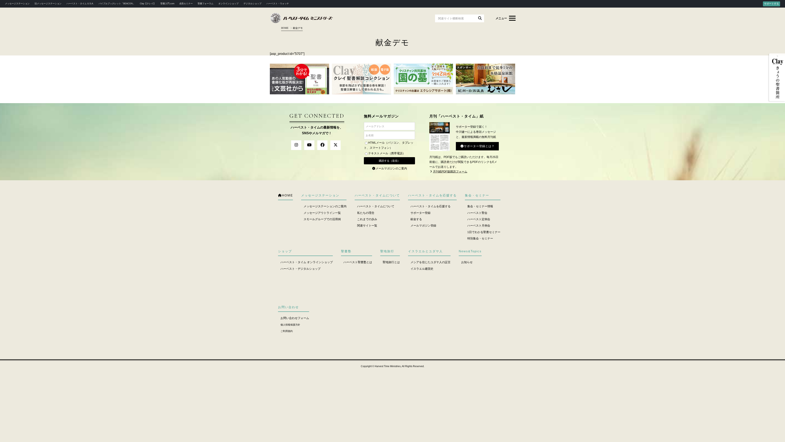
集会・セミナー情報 (480, 206)
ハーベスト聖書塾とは (357, 262)
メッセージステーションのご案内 (325, 206)
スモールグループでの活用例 (322, 219)
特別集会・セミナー (480, 238)
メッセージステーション (17, 3)
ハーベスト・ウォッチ (277, 3)
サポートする (771, 3)
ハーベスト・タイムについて (375, 206)
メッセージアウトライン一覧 (322, 212)
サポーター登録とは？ (479, 146)
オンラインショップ (228, 3)
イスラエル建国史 (421, 268)
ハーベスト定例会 (478, 219)
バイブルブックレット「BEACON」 (117, 3)
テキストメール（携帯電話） (386, 153)
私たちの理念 (365, 212)
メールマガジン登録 (423, 225)
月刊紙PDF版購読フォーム (450, 171)
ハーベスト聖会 (477, 212)
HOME (284, 28)
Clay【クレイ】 (148, 3)
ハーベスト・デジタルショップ (300, 268)
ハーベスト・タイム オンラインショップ (306, 262)
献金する (416, 219)
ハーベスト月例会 (478, 225)
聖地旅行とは (391, 262)
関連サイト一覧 (367, 225)
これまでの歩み (367, 219)
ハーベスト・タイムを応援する (430, 206)
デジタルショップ (252, 3)
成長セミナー (186, 3)
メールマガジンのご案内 (391, 168)
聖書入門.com (167, 3)
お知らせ (467, 262)
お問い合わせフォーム (294, 318)
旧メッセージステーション (48, 3)
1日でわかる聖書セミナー (483, 232)
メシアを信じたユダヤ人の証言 (430, 262)
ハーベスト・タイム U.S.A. (80, 3)
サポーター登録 (420, 212)
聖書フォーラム (205, 3)
